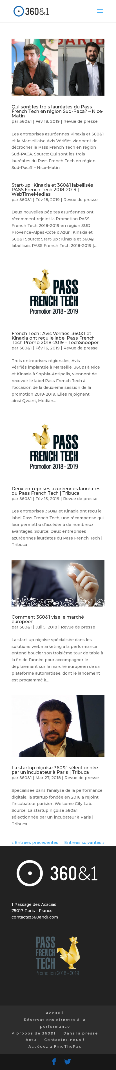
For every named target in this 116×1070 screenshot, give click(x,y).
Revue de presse (80, 121)
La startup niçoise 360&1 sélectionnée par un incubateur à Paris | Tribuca (55, 770)
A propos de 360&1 (34, 1033)
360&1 (25, 121)
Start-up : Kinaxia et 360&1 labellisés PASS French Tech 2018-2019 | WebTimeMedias (52, 189)
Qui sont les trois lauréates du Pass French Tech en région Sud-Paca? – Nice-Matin (58, 111)
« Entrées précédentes (35, 842)
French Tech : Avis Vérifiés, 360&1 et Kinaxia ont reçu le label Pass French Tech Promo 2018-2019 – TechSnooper (55, 338)
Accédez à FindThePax (54, 1046)
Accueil (55, 1013)
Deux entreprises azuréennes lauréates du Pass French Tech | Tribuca (56, 491)
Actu (31, 1040)
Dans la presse (80, 1033)
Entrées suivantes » (84, 842)
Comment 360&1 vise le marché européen (48, 619)
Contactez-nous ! (64, 1040)
